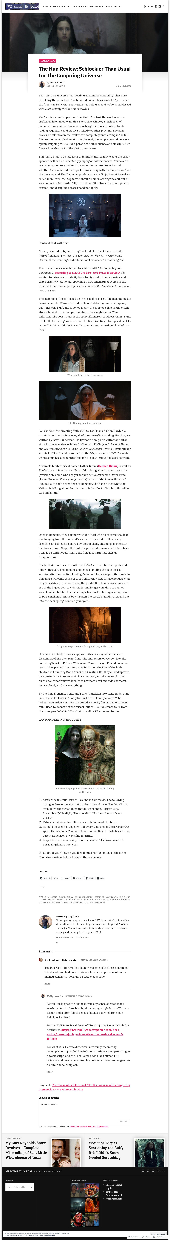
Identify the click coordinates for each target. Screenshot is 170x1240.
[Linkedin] (159, 6)
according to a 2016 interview (87, 272)
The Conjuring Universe (117, 900)
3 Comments (124, 86)
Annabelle (51, 897)
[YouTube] (152, 6)
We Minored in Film (18, 1171)
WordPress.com (114, 1198)
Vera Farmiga (82, 903)
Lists (117, 6)
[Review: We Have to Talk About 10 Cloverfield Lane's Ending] (78, 1205)
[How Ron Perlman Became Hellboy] (78, 1219)
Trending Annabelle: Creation (56, 903)
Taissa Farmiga (56, 900)
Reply (47, 984)
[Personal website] (57, 943)
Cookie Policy (50, 1235)
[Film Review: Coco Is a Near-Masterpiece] (92, 1190)
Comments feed (114, 1195)
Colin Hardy (66, 897)
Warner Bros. (98, 903)
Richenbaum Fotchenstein (62, 960)
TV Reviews (79, 6)
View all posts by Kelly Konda (71, 937)
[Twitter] (148, 6)
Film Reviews (61, 6)
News (46, 6)
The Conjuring (74, 900)
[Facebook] (144, 6)
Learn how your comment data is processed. (89, 1126)
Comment (123, 1121)
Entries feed (112, 1191)
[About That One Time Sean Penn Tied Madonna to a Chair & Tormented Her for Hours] (78, 1190)
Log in (109, 1188)
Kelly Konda (57, 83)
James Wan (112, 897)
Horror (100, 897)
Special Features (100, 6)
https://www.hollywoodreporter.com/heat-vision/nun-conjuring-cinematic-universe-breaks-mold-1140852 (85, 1034)
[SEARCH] (163, 6)
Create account (114, 1185)
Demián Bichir (107, 466)
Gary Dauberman (84, 897)
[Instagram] (155, 6)
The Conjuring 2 (93, 900)
